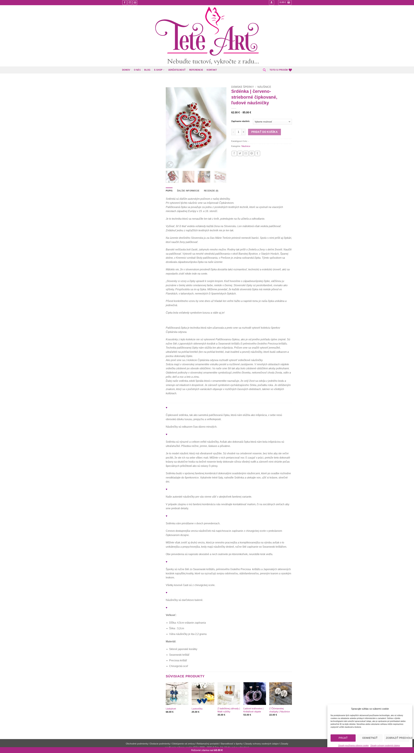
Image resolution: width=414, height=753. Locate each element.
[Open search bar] (264, 70)
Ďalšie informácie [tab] (188, 191)
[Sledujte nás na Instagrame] (129, 2)
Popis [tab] (169, 191)
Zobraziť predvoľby (397, 737)
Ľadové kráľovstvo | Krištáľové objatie (253, 710)
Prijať (343, 737)
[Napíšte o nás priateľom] (246, 153)
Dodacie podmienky (160, 743)
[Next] (221, 128)
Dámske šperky (242, 87)
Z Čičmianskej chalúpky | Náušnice (279, 710)
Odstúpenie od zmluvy (183, 743)
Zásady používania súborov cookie (353, 745)
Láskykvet (171, 708)
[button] (271, 2)
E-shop (158, 70)
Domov (126, 70)
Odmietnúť (369, 737)
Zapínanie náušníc (240, 121)
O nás (137, 70)
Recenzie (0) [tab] (211, 191)
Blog (147, 70)
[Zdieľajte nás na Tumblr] (257, 153)
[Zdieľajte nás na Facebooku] (234, 153)
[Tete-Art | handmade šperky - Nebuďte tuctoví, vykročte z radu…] (207, 35)
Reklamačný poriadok (208, 743)
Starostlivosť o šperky (232, 743)
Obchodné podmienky (137, 743)
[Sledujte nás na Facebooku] (124, 2)
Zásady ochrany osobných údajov (385, 745)
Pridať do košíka (264, 132)
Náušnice (264, 87)
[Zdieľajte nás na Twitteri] (240, 153)
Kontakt (212, 70)
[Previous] (171, 128)
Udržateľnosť (176, 70)
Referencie (196, 70)
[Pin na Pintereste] (251, 153)
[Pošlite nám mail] (135, 2)
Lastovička (197, 708)
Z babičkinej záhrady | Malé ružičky (229, 710)
